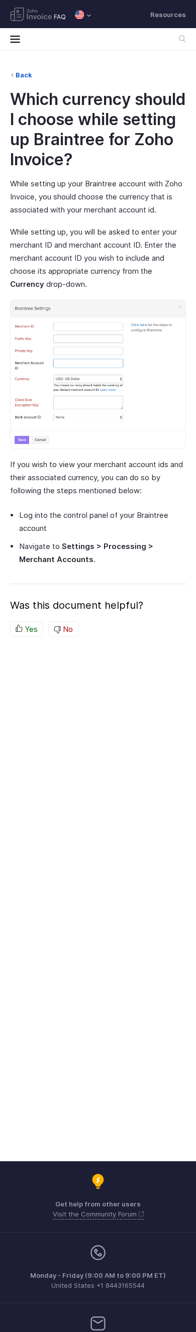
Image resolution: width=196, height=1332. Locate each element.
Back (24, 75)
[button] (83, 14)
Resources (168, 15)
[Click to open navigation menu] (17, 39)
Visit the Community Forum (96, 1214)
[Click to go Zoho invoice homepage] (31, 15)
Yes (30, 629)
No (67, 629)
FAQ (60, 17)
